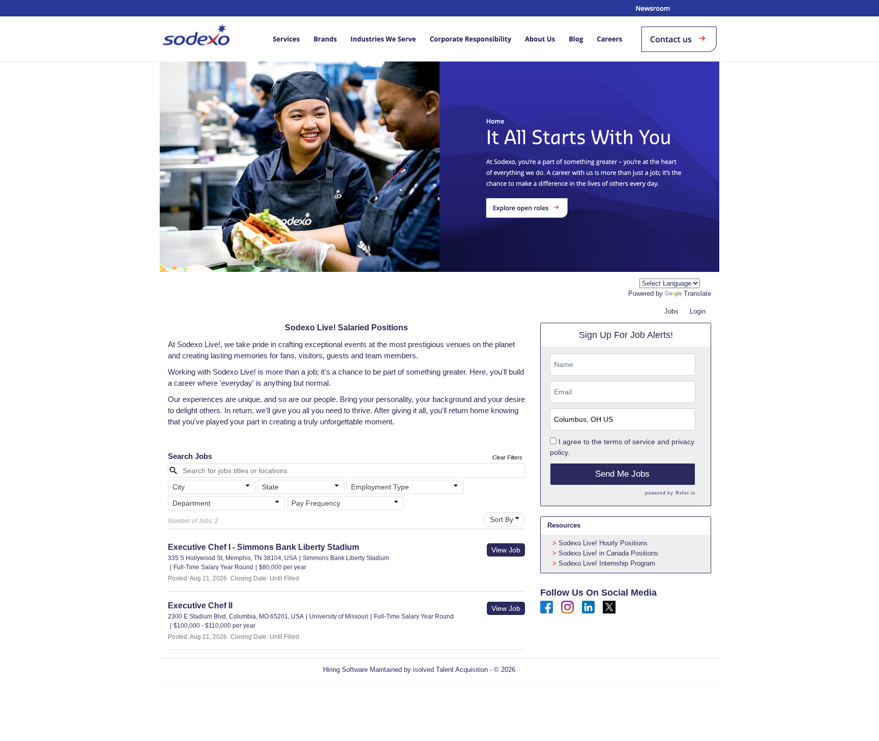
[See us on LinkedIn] (588, 606)
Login (698, 311)
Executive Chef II (200, 605)
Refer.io (685, 493)
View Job (505, 550)
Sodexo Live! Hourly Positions (603, 543)
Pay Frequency (315, 503)
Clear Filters (507, 457)
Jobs (671, 311)
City (178, 487)
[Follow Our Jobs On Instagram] (567, 606)
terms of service (629, 442)
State (270, 487)
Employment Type (380, 487)
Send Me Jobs (622, 474)
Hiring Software (345, 669)
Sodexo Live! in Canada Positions (608, 553)
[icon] (248, 486)
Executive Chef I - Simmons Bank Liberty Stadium (263, 547)
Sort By (501, 519)
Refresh (545, 669)
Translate (697, 293)
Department (191, 503)
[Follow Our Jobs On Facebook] (546, 606)
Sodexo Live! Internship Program (607, 563)
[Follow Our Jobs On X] (609, 606)
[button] (211, 487)
